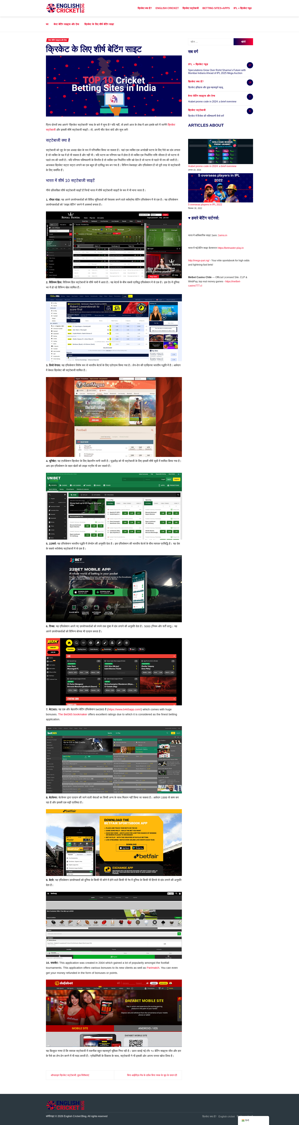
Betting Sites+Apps (216, 8)
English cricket (167, 8)
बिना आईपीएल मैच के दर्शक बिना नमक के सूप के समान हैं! (152, 1075)
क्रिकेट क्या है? (145, 8)
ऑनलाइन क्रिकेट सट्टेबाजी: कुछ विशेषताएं (70, 1075)
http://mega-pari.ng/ (198, 260)
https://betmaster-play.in (231, 248)
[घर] (132, 8)
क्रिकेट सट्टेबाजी (191, 8)
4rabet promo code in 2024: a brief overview (212, 101)
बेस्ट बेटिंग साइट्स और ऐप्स (57, 40)
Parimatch (153, 967)
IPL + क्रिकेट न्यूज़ (243, 8)
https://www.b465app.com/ (124, 709)
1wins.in (222, 235)
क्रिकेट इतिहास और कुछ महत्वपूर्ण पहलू (205, 87)
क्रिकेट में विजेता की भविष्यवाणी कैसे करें (206, 116)
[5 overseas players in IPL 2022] (220, 187)
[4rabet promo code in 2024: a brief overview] (220, 151)
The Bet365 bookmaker (72, 714)
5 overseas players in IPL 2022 (205, 204)
